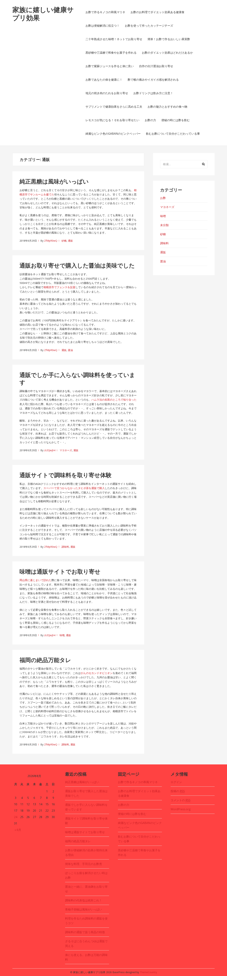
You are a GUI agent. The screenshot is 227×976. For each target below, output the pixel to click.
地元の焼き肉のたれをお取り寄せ (106, 93)
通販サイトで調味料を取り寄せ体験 (66, 475)
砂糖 (64, 240)
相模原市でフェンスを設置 (59, 287)
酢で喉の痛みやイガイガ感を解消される (153, 80)
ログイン (176, 782)
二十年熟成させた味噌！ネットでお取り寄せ (113, 39)
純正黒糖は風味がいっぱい (54, 181)
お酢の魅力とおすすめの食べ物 (167, 107)
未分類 (164, 225)
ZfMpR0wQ (50, 240)
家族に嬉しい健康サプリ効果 (43, 13)
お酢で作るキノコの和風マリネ (105, 12)
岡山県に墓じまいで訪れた (35, 580)
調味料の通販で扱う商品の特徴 (85, 932)
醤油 (70, 350)
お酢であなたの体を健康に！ (103, 80)
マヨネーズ (66, 450)
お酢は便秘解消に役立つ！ (102, 26)
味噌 (62, 635)
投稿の (178, 791)
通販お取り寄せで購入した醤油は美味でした (77, 265)
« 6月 (18, 830)
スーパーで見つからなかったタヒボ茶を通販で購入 (74, 488)
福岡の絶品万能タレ (45, 660)
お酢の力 (150, 120)
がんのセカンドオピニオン (97, 673)
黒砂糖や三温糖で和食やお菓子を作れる (111, 53)
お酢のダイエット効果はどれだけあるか (167, 53)
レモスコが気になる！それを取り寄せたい (112, 120)
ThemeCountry (148, 972)
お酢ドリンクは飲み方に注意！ (153, 93)
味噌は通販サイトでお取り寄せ (60, 571)
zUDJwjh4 (49, 450)
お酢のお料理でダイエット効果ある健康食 (157, 12)
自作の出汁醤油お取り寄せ (156, 66)
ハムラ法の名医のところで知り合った (114, 399)
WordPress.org (181, 809)
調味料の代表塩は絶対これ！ (83, 900)
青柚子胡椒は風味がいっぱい (83, 909)
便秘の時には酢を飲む (175, 120)
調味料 (65, 546)
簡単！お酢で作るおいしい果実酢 (169, 39)
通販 (70, 240)
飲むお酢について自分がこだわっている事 (173, 134)
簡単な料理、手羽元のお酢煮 (83, 864)
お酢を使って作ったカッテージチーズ (149, 26)
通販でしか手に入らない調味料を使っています (77, 378)
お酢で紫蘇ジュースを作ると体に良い (109, 66)
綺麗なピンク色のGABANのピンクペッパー (113, 134)
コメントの (180, 800)
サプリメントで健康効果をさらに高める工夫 (113, 107)
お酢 (163, 198)
